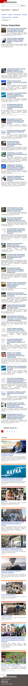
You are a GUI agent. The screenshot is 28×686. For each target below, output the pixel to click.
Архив (10, 14)
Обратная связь (4, 681)
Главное (4, 14)
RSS (11, 683)
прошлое (13, 428)
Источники (17, 14)
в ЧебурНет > (5, 20)
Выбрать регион (4, 682)
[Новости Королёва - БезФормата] (8, 2)
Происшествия (6, 17)
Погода (24, 14)
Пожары (15, 17)
